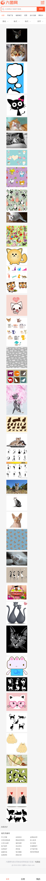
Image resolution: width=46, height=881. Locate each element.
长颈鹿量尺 (33, 846)
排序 (39, 21)
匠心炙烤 (33, 840)
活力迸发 (33, 843)
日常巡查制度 (5, 840)
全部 (2, 15)
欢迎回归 (19, 837)
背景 (25, 15)
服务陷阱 (19, 843)
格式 (26, 21)
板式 (15, 21)
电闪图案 (19, 852)
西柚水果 (19, 855)
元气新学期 (33, 849)
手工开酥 (4, 837)
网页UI (41, 15)
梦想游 (18, 849)
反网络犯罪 (33, 837)
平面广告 (10, 15)
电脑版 (37, 862)
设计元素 (33, 15)
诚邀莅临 (4, 852)
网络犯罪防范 (20, 840)
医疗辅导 (4, 846)
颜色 (4, 21)
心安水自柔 (5, 843)
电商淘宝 (19, 15)
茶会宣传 (19, 846)
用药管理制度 (34, 852)
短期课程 (4, 855)
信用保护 (4, 849)
